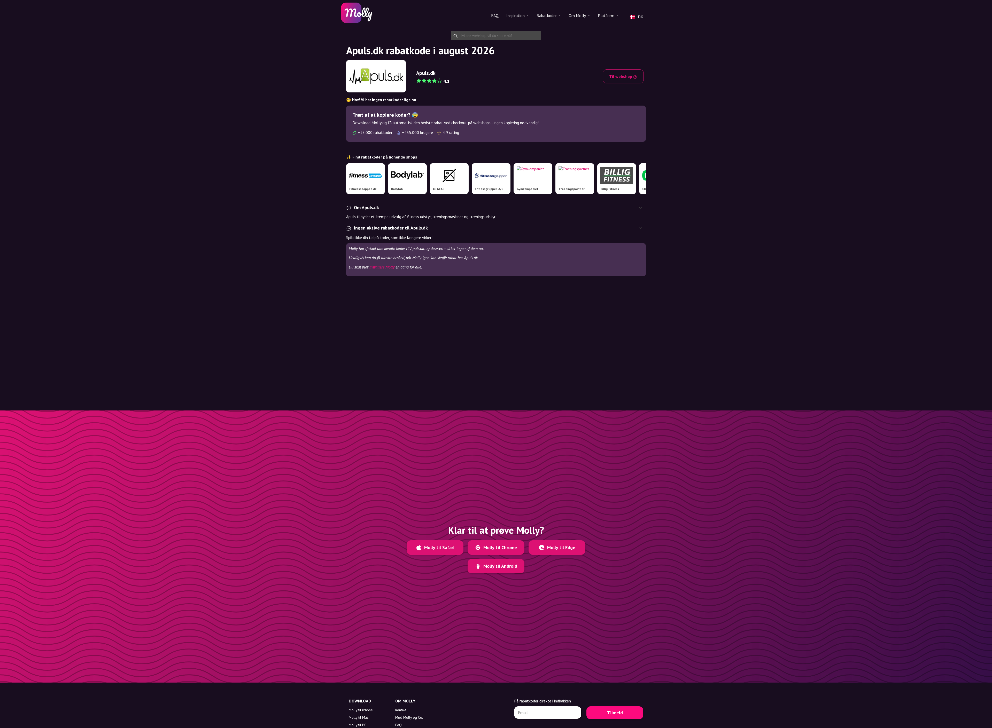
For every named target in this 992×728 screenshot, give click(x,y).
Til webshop (621, 76)
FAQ (495, 15)
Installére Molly (381, 267)
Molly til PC (357, 725)
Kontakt (400, 710)
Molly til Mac (358, 717)
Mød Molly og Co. (409, 717)
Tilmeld (615, 713)
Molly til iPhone (361, 710)
